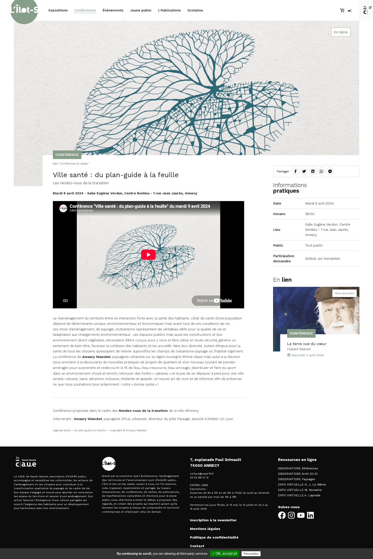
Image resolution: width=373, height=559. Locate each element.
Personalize (251, 553)
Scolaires (195, 10)
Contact (197, 546)
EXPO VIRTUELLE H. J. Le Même (302, 484)
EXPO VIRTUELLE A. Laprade (299, 495)
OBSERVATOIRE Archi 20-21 (298, 473)
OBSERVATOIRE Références (298, 468)
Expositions (58, 10)
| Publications (169, 10)
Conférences (85, 10)
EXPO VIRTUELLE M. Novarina (300, 490)
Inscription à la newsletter (213, 520)
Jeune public (141, 10)
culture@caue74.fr (202, 473)
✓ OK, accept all (224, 553)
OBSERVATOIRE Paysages (296, 479)
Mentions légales (205, 529)
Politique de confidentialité (214, 537)
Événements (113, 10)
